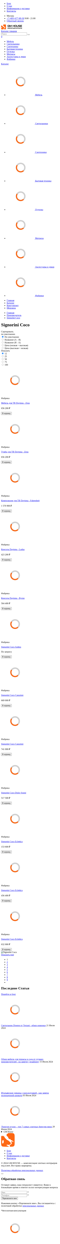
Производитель (14, 315)
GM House (8, 1132)
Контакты (11, 11)
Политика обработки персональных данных (22, 1170)
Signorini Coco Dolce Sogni (13, 793)
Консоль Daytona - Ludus (13, 549)
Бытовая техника (15, 49)
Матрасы (11, 54)
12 (6, 353)
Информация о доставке (18, 8)
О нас (9, 6)
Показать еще (7, 955)
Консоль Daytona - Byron (13, 598)
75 (6, 362)
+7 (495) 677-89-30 (15, 18)
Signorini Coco (13, 318)
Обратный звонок (15, 21)
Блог (9, 3)
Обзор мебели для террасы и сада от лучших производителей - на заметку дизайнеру (22, 1060)
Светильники (13, 44)
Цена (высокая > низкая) (16, 348)
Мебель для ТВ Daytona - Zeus (15, 403)
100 (6, 365)
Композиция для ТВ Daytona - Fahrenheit (20, 500)
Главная (10, 300)
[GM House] (11, 28)
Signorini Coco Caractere (12, 695)
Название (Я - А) (13, 342)
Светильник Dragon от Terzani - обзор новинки (23, 1025)
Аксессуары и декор (16, 56)
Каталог (5, 64)
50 (6, 359)
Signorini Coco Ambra (11, 647)
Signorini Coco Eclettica (12, 841)
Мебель (10, 41)
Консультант (13, 305)
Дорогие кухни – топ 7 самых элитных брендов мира (26, 1126)
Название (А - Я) (13, 340)
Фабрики (11, 59)
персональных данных (33, 1206)
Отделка (11, 51)
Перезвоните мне (9, 1198)
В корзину (6, 413)
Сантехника (12, 46)
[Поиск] (28, 34)
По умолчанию (12, 337)
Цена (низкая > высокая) (16, 345)
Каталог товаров (9, 31)
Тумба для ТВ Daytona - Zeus (14, 452)
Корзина (11, 308)
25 (6, 356)
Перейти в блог (8, 994)
